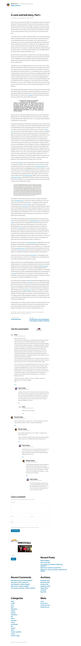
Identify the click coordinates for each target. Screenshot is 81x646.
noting (15, 273)
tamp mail (14, 582)
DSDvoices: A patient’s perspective (50, 567)
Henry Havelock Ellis (31, 242)
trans (43, 312)
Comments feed (45, 605)
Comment (13, 502)
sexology (26, 313)
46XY (12, 601)
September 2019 (45, 586)
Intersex (32, 312)
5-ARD (13, 603)
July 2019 (43, 590)
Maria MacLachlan (16, 580)
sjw (12, 626)
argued (20, 228)
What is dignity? (45, 560)
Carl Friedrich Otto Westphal (40, 166)
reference (21, 162)
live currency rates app (17, 588)
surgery (13, 628)
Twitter (13, 634)
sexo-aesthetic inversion (20, 248)
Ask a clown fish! (45, 562)
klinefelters (14, 614)
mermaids (14, 620)
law (12, 616)
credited (12, 222)
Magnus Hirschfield (34, 220)
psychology (39, 312)
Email (32, 516)
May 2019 (43, 592)
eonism (23, 250)
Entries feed (43, 603)
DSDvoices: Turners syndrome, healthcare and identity (53, 570)
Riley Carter (14, 586)
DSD (12, 607)
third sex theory (25, 206)
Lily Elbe (30, 282)
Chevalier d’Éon (33, 255)
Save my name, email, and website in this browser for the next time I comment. (25, 527)
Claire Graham (14, 18)
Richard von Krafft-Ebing (16, 177)
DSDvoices (14, 609)
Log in (42, 601)
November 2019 (45, 582)
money (13, 622)
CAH (12, 605)
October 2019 (44, 584)
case (13, 286)
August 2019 (44, 588)
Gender (29, 312)
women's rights (15, 635)
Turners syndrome (16, 632)
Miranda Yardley (18, 417)
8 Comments (31, 18)
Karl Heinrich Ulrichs (18, 200)
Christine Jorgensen (26, 289)
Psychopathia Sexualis (27, 175)
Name (12, 516)
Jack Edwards (15, 584)
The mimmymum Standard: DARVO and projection (51, 565)
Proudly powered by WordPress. (21, 642)
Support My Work (16, 5)
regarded (28, 204)
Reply (15, 384)
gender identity (14, 313)
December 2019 (45, 580)
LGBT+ (36, 312)
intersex (19, 313)
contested (30, 95)
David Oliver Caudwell (43, 266)
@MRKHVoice (14, 3)
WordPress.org (44, 607)
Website (12, 521)
